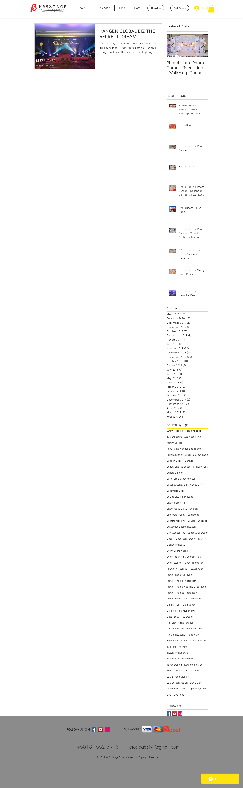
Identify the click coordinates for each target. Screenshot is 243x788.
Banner (189, 461)
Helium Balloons (176, 635)
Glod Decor (189, 605)
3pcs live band (193, 431)
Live (169, 695)
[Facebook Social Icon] (94, 729)
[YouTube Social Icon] (174, 713)
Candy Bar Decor (176, 491)
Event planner (175, 563)
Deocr (192, 538)
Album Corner (174, 443)
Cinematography (176, 515)
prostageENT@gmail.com (154, 747)
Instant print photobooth (180, 658)
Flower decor (174, 598)
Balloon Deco (200, 455)
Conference (194, 515)
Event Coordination (177, 551)
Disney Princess (176, 545)
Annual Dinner (175, 455)
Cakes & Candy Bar (177, 485)
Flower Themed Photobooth (182, 593)
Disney (202, 538)
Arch (188, 455)
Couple (191, 521)
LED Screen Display (178, 676)
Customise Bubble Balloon (181, 526)
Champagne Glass (177, 508)
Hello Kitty (193, 635)
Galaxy (170, 605)
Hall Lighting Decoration (180, 623)
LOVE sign (195, 683)
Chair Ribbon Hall (176, 503)
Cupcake (202, 521)
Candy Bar (196, 485)
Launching (172, 688)
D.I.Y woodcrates (176, 533)
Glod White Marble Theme (181, 611)
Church (193, 508)
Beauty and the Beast (178, 467)
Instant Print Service (178, 653)
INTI (169, 646)
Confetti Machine (176, 521)
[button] (211, 9)
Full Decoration (192, 598)
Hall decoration (175, 628)
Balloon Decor (175, 461)
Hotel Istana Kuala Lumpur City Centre (187, 640)
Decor (170, 538)
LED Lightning (192, 670)
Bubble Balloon (175, 473)
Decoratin (181, 538)
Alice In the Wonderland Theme (184, 448)
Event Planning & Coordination (184, 556)
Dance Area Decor (197, 533)
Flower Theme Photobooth (181, 581)
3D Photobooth (175, 431)
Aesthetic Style (192, 437)
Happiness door (195, 628)
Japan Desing (174, 665)
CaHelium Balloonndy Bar (181, 478)
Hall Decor (187, 616)
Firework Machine (177, 568)
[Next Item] (202, 45)
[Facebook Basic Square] (169, 713)
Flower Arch (196, 568)
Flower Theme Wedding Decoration (186, 586)
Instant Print (180, 646)
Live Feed (179, 695)
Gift (178, 605)
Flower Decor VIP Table (180, 575)
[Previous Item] (172, 45)
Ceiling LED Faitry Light (180, 497)
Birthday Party (200, 467)
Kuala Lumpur (174, 670)
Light (183, 688)
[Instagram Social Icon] (180, 713)
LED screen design (177, 683)
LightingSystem (197, 688)
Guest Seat (173, 616)
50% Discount (174, 437)
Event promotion (194, 563)
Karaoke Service (193, 665)
